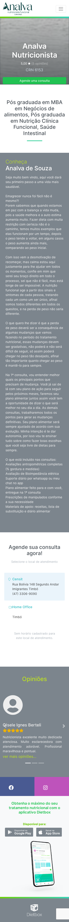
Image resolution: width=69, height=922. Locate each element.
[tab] (34, 587)
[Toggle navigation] (61, 9)
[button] (5, 726)
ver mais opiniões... (19, 756)
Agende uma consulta (35, 80)
